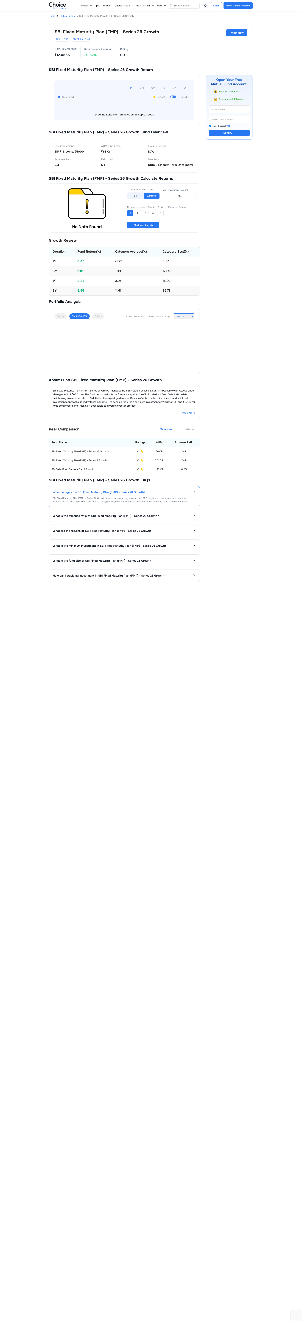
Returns (189, 429)
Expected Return (177, 207)
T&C (228, 126)
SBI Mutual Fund (81, 39)
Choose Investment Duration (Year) (145, 207)
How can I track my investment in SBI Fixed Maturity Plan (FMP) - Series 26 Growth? (109, 575)
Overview (166, 429)
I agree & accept (221, 126)
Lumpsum (151, 195)
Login (216, 5)
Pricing (107, 5)
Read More (188, 413)
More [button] (159, 5)
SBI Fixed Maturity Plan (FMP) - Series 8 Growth (79, 460)
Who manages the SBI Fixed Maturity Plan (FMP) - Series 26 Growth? (99, 492)
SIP (135, 195)
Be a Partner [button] (143, 5)
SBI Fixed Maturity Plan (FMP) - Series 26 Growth (80, 451)
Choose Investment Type (140, 189)
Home (52, 16)
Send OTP (229, 133)
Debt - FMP (62, 39)
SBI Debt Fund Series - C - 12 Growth (72, 469)
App (97, 5)
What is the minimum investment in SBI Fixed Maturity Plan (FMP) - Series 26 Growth (109, 545)
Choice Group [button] (122, 5)
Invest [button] (84, 5)
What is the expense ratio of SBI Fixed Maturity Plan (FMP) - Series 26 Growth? (106, 516)
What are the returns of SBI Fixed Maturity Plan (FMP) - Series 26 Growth (102, 531)
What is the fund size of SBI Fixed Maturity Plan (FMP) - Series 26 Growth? (103, 560)
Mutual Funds (67, 16)
